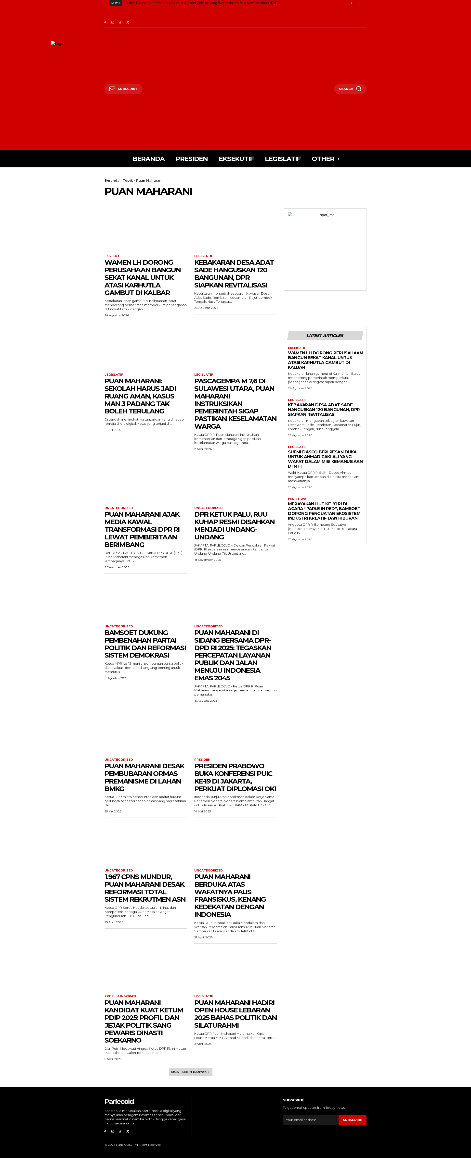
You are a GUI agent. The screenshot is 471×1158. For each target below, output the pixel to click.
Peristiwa (297, 499)
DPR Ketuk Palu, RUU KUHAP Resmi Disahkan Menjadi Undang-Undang (234, 525)
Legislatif (203, 256)
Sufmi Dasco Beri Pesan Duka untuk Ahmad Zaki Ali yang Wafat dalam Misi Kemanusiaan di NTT (325, 459)
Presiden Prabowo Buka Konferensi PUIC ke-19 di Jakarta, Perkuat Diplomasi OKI (235, 777)
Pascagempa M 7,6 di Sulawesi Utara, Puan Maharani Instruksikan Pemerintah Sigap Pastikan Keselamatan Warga (235, 403)
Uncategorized (119, 508)
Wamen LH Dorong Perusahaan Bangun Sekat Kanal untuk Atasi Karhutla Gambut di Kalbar (143, 277)
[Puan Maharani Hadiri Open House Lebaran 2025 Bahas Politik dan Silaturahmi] (235, 969)
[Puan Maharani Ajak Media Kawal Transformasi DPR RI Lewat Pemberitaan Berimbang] (146, 480)
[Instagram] (112, 22)
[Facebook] (105, 22)
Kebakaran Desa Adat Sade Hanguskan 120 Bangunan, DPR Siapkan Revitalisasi (234, 273)
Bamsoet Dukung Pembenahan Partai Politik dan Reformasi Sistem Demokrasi (145, 643)
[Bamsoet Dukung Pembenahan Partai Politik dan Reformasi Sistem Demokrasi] (146, 599)
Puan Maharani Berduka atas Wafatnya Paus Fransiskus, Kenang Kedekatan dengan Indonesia (230, 895)
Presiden (202, 759)
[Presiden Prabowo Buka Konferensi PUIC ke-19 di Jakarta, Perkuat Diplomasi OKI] (235, 732)
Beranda (112, 180)
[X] (127, 22)
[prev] (351, 3)
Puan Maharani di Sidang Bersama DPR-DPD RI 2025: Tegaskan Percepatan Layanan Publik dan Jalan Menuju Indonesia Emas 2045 (232, 655)
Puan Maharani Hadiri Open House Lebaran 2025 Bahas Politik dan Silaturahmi (235, 1013)
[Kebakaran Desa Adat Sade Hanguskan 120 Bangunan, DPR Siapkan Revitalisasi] (235, 228)
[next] (359, 3)
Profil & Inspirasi (120, 996)
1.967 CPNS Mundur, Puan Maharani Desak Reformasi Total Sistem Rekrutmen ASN (145, 887)
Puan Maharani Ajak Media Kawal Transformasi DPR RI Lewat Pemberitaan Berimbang (142, 529)
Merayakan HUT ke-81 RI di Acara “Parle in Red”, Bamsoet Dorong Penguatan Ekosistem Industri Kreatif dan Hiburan (219, 3)
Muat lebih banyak (189, 1072)
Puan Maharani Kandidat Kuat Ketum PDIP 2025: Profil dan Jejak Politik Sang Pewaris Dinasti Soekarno (144, 1021)
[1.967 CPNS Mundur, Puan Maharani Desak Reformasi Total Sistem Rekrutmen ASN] (146, 843)
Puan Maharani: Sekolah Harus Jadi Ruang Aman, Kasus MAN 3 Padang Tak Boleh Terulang (140, 396)
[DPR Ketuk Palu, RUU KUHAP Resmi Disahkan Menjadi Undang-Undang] (235, 480)
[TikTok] (120, 22)
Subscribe (352, 1120)
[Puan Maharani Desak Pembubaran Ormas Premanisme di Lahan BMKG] (146, 732)
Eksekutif (113, 256)
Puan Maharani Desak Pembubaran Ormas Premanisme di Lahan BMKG (144, 777)
